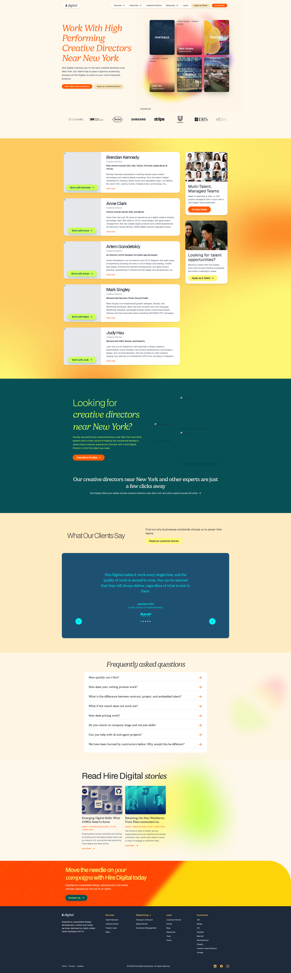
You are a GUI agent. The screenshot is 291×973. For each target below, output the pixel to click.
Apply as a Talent (201, 278)
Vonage (200, 952)
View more (110, 188)
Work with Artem (80, 273)
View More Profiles (86, 457)
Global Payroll (141, 924)
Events (169, 924)
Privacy (72, 966)
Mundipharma (202, 940)
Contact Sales (199, 209)
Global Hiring (142, 915)
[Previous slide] (78, 621)
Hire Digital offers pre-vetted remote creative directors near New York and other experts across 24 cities (144, 493)
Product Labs (111, 928)
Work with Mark (80, 316)
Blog (168, 928)
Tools (168, 936)
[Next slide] (212, 621)
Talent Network (111, 920)
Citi (198, 928)
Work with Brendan (80, 187)
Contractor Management (146, 928)
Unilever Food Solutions (207, 948)
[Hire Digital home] (71, 5)
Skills (107, 932)
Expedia (200, 932)
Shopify (200, 944)
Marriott (200, 936)
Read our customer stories (164, 541)
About (169, 940)
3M (198, 920)
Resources (170, 932)
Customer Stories (153, 5)
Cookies (80, 966)
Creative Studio (111, 924)
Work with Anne (80, 230)
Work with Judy (80, 359)
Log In (185, 5)
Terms (64, 966)
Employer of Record (144, 920)
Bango (199, 924)
